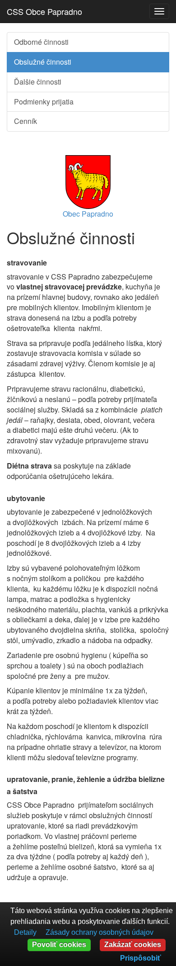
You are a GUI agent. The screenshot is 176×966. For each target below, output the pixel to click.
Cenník (25, 121)
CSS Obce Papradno (44, 11)
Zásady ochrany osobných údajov (99, 932)
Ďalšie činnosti (37, 81)
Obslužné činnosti (42, 62)
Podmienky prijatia (44, 101)
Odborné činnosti (41, 42)
